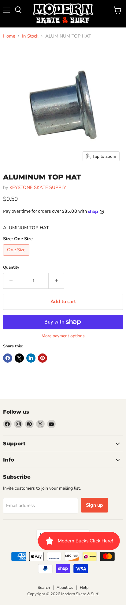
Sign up (94, 505)
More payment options (63, 336)
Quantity (11, 267)
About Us (65, 587)
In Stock (30, 36)
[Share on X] (19, 358)
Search (44, 587)
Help (84, 587)
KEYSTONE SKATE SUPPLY (37, 187)
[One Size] (17, 257)
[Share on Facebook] (7, 358)
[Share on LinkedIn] (30, 358)
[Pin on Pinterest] (42, 358)
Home (9, 36)
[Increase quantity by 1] (56, 281)
